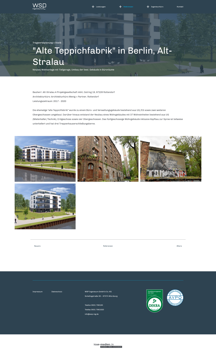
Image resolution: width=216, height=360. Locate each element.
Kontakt (180, 7)
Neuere (37, 246)
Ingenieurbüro (157, 7)
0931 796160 (97, 305)
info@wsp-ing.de (92, 314)
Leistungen (101, 7)
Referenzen (128, 7)
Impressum (38, 292)
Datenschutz (57, 292)
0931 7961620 (97, 310)
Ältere (179, 246)
